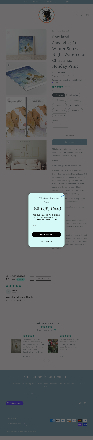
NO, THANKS (46, 241)
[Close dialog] (62, 195)
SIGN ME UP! (46, 234)
